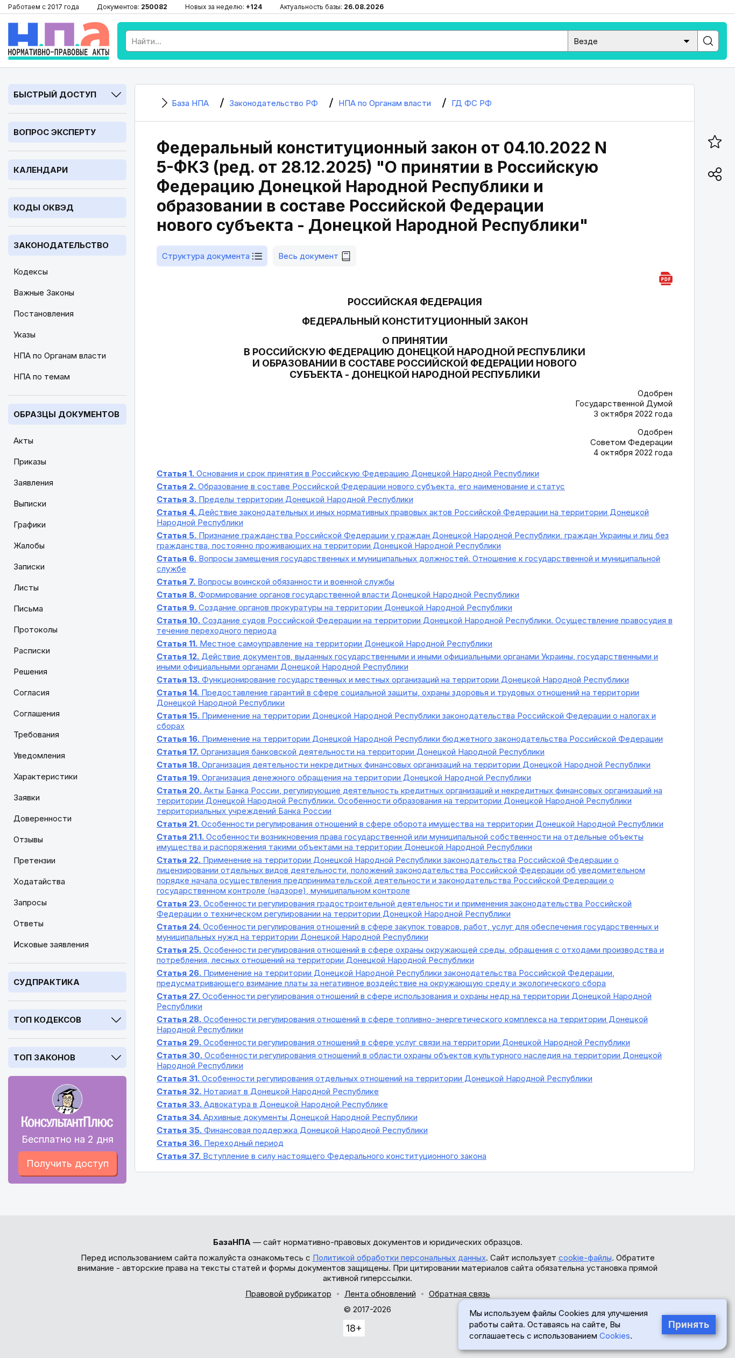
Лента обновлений (380, 1294)
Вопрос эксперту (54, 132)
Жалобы (29, 545)
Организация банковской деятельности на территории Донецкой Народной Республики (351, 752)
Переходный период (220, 1143)
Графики (29, 524)
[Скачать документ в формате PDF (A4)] (666, 277)
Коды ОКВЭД (43, 207)
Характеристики (45, 776)
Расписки (31, 650)
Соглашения (36, 713)
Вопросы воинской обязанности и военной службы (275, 581)
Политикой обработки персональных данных (399, 1258)
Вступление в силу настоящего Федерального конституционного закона (321, 1156)
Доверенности (42, 818)
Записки (29, 566)
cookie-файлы (585, 1258)
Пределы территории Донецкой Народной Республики (285, 499)
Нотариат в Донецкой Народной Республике (268, 1091)
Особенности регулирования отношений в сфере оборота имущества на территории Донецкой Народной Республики (410, 824)
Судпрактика (46, 982)
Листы (26, 587)
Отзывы (28, 839)
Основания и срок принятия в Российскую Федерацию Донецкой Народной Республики (348, 473)
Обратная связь (459, 1294)
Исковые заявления (51, 944)
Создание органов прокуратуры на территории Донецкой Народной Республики (334, 607)
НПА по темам (41, 376)
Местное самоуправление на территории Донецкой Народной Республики (324, 643)
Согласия (31, 692)
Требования (36, 734)
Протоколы (35, 629)
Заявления (33, 482)
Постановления (43, 313)
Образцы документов (66, 414)
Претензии (34, 860)
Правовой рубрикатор (288, 1294)
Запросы (30, 902)
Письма (28, 608)
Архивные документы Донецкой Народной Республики (287, 1117)
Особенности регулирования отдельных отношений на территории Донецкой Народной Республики (374, 1078)
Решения (30, 671)
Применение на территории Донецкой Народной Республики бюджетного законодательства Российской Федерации (410, 739)
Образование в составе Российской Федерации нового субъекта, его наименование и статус (361, 486)
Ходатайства (39, 881)
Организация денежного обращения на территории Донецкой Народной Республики (344, 777)
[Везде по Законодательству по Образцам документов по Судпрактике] (632, 40)
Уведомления (39, 755)
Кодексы (30, 271)
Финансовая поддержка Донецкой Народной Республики (292, 1130)
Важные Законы (43, 292)
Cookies (614, 1336)
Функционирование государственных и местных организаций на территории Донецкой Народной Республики (393, 679)
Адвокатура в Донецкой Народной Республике (272, 1104)
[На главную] (58, 41)
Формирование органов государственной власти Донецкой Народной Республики (338, 594)
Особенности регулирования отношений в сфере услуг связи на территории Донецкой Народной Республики (393, 1042)
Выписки (29, 503)
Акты (23, 440)
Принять (688, 1324)
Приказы (29, 461)
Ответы (28, 923)
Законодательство (61, 245)
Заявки (26, 797)
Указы (24, 334)
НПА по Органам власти (59, 355)
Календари (40, 170)
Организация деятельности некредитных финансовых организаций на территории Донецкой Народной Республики (404, 764)
